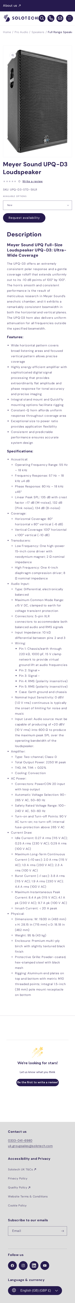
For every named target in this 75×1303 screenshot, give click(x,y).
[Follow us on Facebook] (12, 1265)
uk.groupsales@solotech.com (30, 1146)
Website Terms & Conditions (28, 1196)
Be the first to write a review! (37, 1082)
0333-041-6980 (20, 1141)
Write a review (32, 181)
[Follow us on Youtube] (44, 1265)
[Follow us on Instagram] (23, 1265)
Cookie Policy (17, 1205)
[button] (69, 18)
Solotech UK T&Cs (20, 1169)
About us (10, 5)
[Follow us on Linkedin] (34, 1265)
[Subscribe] (62, 1231)
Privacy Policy (17, 1178)
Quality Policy (17, 1187)
